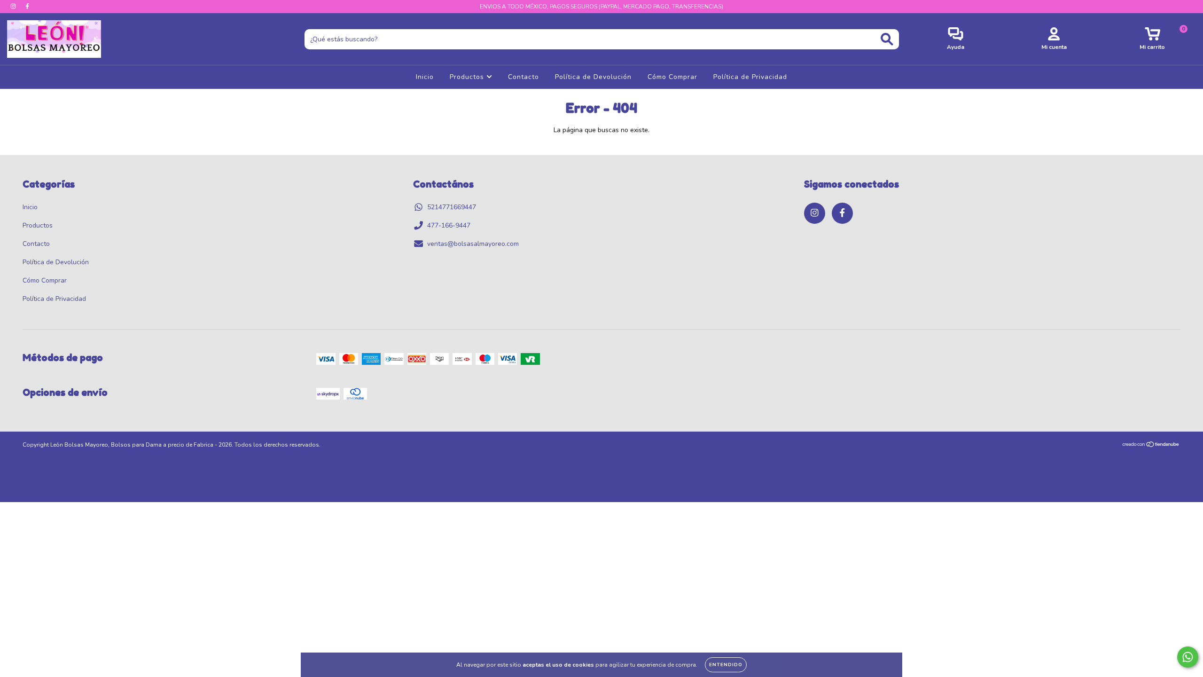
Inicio (425, 76)
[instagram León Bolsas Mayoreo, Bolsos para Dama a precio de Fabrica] (14, 6)
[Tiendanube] (1151, 445)
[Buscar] (887, 39)
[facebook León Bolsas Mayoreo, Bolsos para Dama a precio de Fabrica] (27, 6)
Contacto (523, 76)
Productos (468, 76)
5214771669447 (451, 207)
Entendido (725, 664)
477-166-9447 (448, 225)
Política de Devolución (593, 76)
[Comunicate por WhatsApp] (1187, 657)
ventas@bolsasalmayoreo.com (473, 243)
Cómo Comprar (672, 76)
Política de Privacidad (750, 76)
